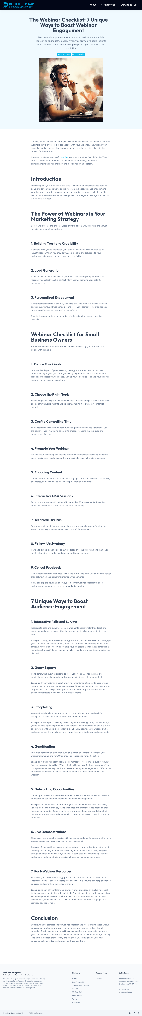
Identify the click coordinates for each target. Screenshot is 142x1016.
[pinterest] (138, 1013)
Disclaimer (76, 1002)
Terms (74, 999)
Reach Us (125, 989)
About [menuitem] (93, 4)
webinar (65, 157)
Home (74, 979)
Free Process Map (79, 982)
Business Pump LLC (18, 973)
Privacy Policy (77, 995)
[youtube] (129, 1013)
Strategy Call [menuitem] (108, 4)
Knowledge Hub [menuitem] (128, 4)
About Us (99, 979)
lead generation (78, 54)
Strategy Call (77, 992)
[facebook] (134, 1013)
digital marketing (64, 54)
